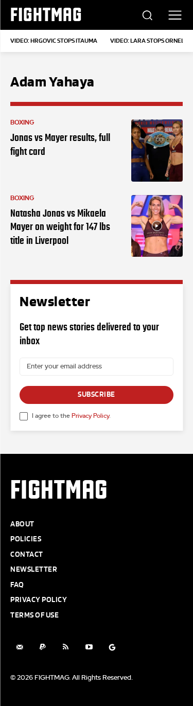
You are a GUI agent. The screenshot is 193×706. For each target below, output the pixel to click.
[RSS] (66, 647)
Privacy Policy (90, 416)
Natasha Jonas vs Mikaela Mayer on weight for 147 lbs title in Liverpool (60, 226)
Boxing (22, 122)
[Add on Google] (112, 647)
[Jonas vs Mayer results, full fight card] (157, 150)
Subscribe (96, 394)
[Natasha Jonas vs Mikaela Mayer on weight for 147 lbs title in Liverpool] (157, 226)
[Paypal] (42, 647)
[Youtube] (89, 647)
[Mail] (19, 647)
